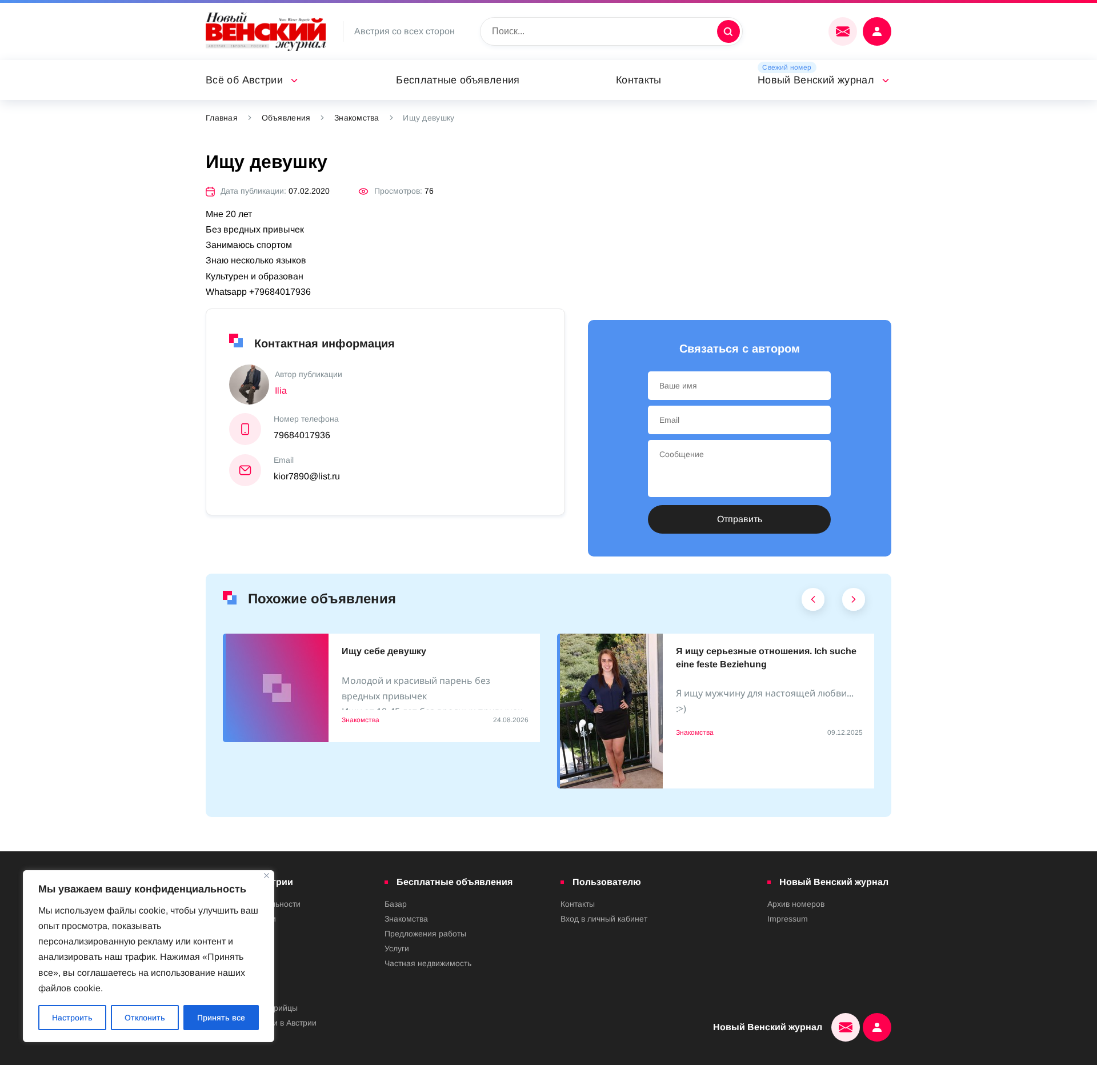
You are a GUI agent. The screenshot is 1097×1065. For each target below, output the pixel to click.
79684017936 (302, 435)
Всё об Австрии (244, 80)
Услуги (397, 948)
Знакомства (356, 117)
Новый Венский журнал (816, 80)
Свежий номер (786, 67)
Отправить (739, 519)
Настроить (72, 1017)
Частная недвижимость (428, 963)
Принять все (221, 1017)
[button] (813, 602)
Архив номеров (795, 903)
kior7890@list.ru (307, 476)
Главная (222, 117)
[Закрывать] (266, 875)
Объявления (286, 117)
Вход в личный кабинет (603, 918)
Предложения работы (425, 933)
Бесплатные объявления (458, 80)
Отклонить (145, 1017)
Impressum (787, 918)
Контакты (639, 80)
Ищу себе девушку (384, 651)
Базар (396, 903)
